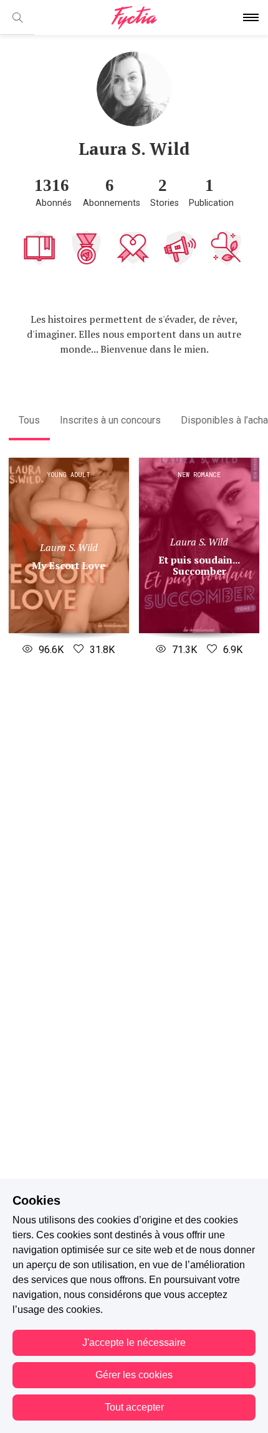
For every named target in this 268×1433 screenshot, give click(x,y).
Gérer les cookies (134, 1375)
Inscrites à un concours (110, 420)
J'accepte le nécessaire (134, 1342)
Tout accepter (134, 1407)
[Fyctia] (134, 17)
